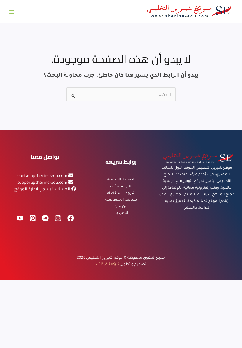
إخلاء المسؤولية (121, 187)
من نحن (121, 207)
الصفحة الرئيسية (121, 180)
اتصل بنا (121, 213)
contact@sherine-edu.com (42, 176)
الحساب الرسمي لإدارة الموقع (42, 189)
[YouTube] (20, 218)
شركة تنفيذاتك (108, 264)
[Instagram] (58, 218)
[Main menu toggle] (12, 12)
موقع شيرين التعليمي (104, 258)
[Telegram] (45, 218)
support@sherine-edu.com (42, 183)
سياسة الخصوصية (121, 200)
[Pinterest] (32, 218)
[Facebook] (70, 218)
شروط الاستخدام (121, 193)
